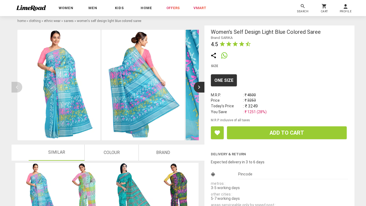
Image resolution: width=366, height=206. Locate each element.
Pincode (245, 174)
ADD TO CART (287, 133)
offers (173, 8)
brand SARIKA (222, 38)
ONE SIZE (223, 80)
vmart (199, 8)
